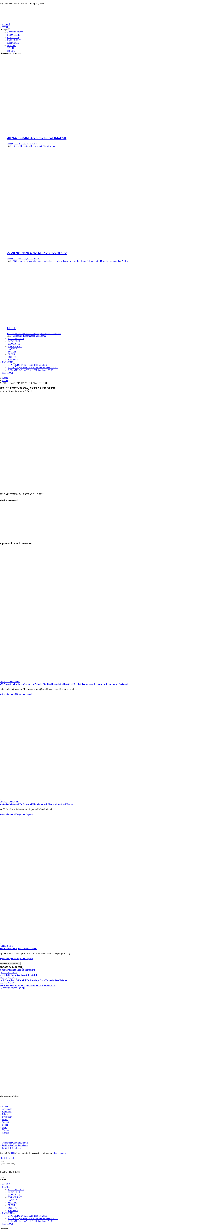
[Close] (2, 1161)
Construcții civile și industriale (40, 261)
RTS (12, 1153)
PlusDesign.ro (59, 1153)
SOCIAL (22, 988)
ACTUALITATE (9, 972)
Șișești (46, 146)
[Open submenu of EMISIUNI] (14, 363)
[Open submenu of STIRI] (9, 1187)
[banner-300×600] (91, 1077)
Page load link (7, 1158)
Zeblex (53, 146)
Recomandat (36, 146)
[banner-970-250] (91, 540)
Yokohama (41, 336)
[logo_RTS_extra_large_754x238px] (91, 1091)
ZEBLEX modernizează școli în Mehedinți (22, 144)
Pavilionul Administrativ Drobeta (92, 261)
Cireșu (16, 146)
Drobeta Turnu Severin (65, 261)
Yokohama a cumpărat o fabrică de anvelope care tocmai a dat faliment (34, 334)
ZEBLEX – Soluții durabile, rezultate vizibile (23, 259)
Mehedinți (24, 146)
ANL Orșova (18, 261)
